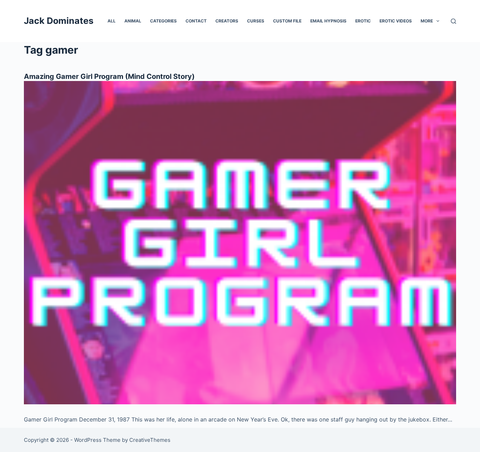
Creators (226, 20)
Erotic (363, 20)
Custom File (287, 20)
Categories (163, 20)
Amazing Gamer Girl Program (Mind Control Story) (109, 76)
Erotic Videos (396, 20)
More (427, 20)
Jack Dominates (58, 20)
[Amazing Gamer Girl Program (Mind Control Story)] (240, 242)
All (112, 20)
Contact (196, 20)
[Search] (453, 21)
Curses (255, 20)
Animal (132, 20)
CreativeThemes (149, 440)
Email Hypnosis (328, 20)
